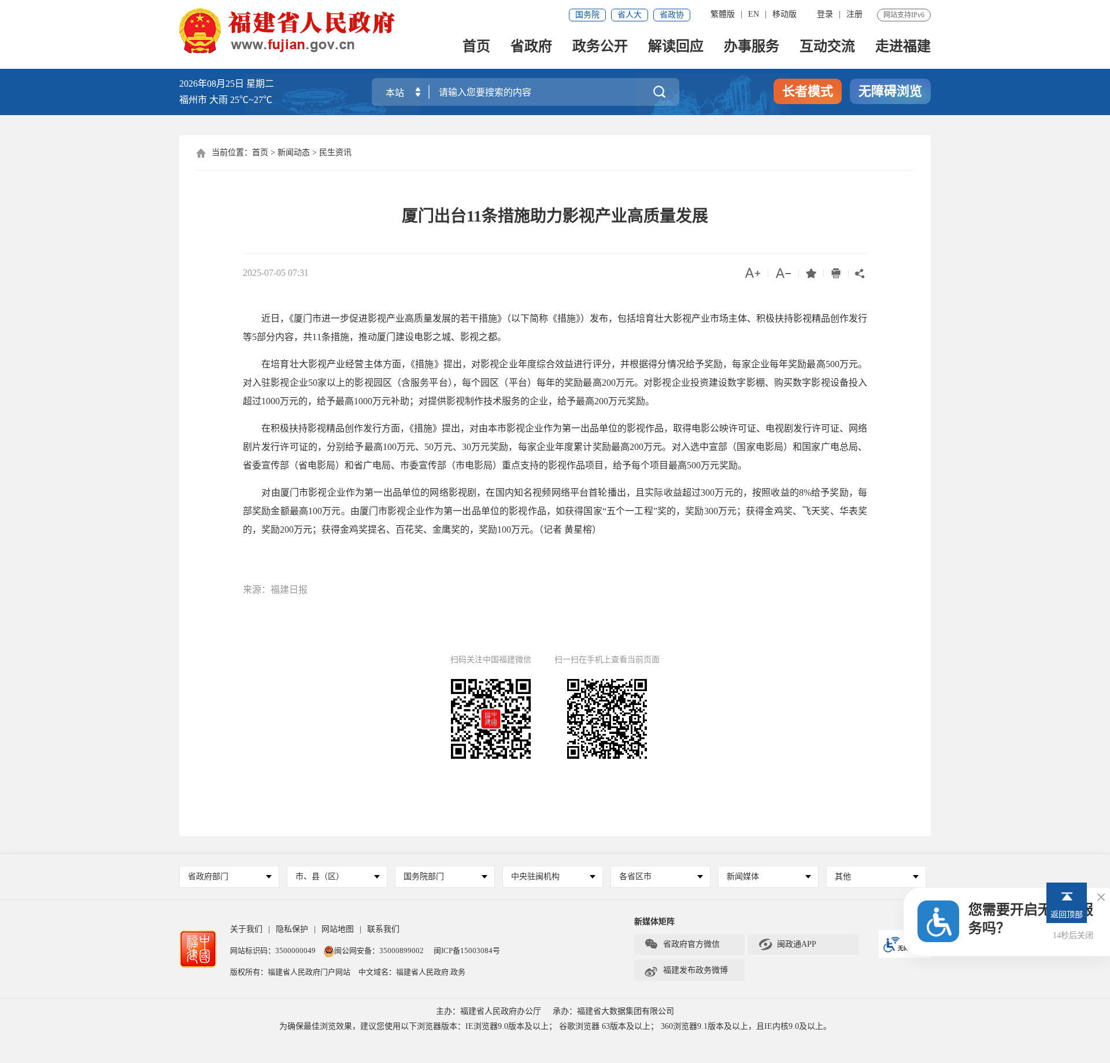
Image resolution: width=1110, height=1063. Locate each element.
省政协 (672, 14)
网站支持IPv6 (903, 15)
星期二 (260, 83)
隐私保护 (292, 929)
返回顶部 (1066, 914)
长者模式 (807, 91)
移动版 (784, 14)
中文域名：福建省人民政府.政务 (411, 972)
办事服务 (751, 47)
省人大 (629, 14)
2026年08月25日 (211, 83)
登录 (825, 14)
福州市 (225, 100)
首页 (476, 47)
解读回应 (676, 47)
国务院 (587, 14)
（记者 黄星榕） (570, 529)
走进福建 (903, 47)
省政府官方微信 (682, 944)
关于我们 (246, 929)
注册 (854, 14)
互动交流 (827, 47)
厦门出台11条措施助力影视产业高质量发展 (555, 216)
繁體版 (723, 14)
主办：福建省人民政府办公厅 (488, 1011)
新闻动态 (294, 152)
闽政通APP (787, 944)
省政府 (531, 47)
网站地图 (337, 929)
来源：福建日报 (275, 590)
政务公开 (600, 47)
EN (753, 14)
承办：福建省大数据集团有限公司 (613, 1011)
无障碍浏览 (890, 91)
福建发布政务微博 (686, 970)
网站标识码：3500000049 (273, 950)
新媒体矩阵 (654, 921)
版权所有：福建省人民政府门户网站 (290, 972)
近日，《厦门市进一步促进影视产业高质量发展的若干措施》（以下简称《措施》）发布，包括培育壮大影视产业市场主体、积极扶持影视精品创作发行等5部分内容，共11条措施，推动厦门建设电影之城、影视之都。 (555, 327)
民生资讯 (335, 152)
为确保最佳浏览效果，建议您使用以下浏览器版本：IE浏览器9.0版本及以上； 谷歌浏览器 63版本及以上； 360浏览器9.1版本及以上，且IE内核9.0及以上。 (555, 1026)
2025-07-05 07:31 (276, 273)
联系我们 (383, 929)
